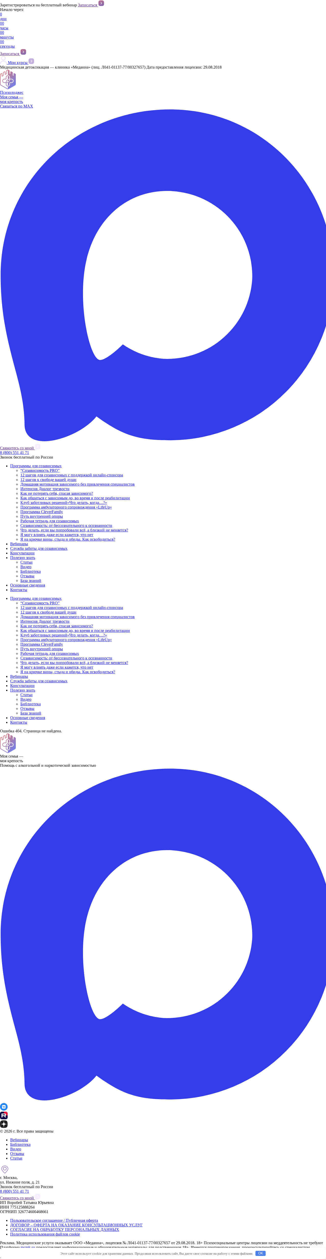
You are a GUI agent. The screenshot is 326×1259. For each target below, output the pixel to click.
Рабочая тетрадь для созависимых (49, 521)
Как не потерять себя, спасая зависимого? (56, 493)
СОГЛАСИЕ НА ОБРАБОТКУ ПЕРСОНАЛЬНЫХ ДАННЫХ (64, 1229)
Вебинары (19, 544)
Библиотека (30, 571)
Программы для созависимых (36, 466)
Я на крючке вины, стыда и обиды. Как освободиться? (67, 539)
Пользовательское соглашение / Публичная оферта (54, 1220)
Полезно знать (22, 557)
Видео (25, 567)
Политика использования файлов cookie (45, 1234)
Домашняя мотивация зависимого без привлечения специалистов (77, 484)
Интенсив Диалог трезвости (45, 489)
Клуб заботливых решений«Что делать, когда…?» (63, 502)
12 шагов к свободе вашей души (48, 479)
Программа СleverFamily (41, 512)
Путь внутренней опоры (41, 516)
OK (260, 1253)
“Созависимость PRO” (40, 470)
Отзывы (27, 576)
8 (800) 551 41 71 (14, 452)
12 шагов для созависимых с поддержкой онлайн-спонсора (71, 475)
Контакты (18, 590)
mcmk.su (28, 1247)
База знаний (30, 580)
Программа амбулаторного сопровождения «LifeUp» (66, 507)
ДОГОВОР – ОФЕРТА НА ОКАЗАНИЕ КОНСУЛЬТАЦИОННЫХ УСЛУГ (76, 1225)
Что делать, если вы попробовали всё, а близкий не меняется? (74, 530)
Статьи (26, 562)
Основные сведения (27, 585)
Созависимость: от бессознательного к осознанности (66, 525)
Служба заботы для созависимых (38, 548)
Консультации (22, 553)
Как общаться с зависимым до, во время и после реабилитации (75, 498)
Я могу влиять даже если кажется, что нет (56, 535)
